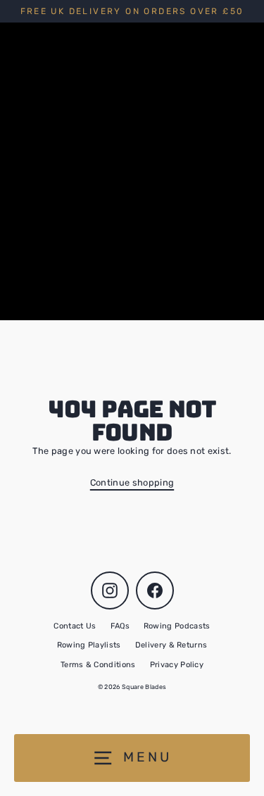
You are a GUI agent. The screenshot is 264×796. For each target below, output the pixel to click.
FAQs (120, 626)
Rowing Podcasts (177, 626)
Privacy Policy (176, 664)
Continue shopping (132, 482)
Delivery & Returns (171, 645)
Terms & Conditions (98, 664)
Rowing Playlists (89, 645)
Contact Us (75, 626)
